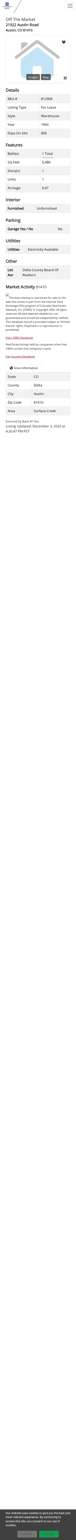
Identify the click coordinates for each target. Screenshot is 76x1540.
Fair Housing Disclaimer (20, 356)
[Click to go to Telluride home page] (7, 6)
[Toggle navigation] (70, 6)
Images (33, 77)
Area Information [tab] (25, 368)
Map (46, 77)
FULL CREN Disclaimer (19, 338)
